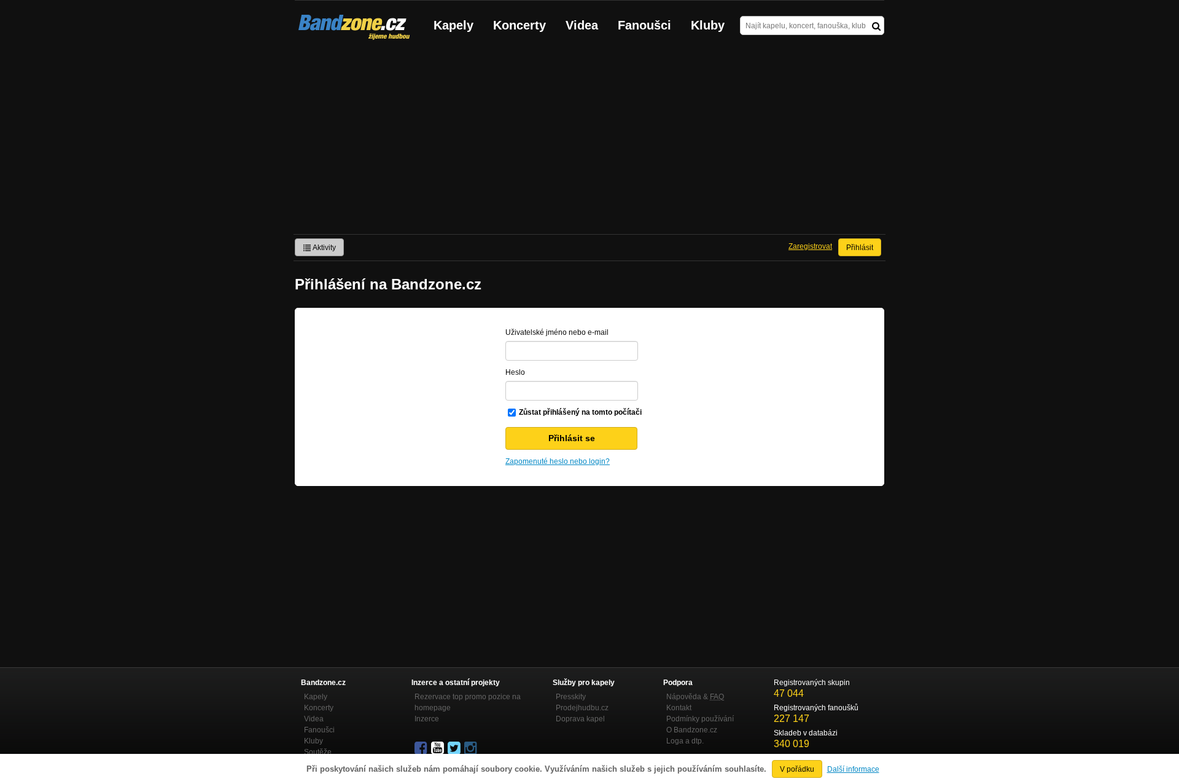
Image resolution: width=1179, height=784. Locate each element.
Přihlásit (859, 247)
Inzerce (426, 719)
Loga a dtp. (685, 741)
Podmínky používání (700, 719)
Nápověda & (695, 696)
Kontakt (678, 708)
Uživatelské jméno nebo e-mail (557, 332)
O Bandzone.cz (691, 730)
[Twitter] (455, 748)
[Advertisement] (589, 142)
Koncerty (519, 25)
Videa (582, 25)
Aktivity (323, 247)
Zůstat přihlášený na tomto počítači (580, 412)
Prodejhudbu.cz (582, 708)
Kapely (453, 25)
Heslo (515, 372)
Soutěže (318, 752)
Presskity (571, 696)
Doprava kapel (580, 719)
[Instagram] (471, 748)
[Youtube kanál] (438, 748)
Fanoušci (644, 25)
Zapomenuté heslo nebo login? (557, 461)
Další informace (853, 769)
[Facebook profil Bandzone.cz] (421, 748)
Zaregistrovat (810, 246)
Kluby (708, 25)
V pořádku (797, 769)
